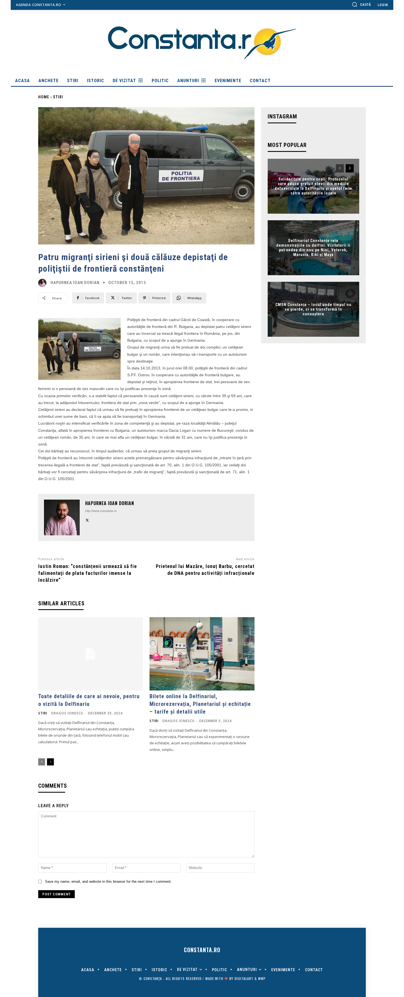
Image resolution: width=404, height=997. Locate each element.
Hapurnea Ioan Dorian (75, 283)
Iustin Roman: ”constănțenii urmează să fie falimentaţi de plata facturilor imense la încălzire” (87, 573)
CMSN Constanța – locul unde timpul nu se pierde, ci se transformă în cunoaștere (313, 309)
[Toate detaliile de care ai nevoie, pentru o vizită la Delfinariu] (90, 653)
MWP (261, 978)
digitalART (243, 978)
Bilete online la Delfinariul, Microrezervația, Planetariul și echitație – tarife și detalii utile (200, 704)
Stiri (58, 97)
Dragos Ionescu (67, 713)
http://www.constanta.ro (101, 511)
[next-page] (50, 761)
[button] (361, 4)
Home (43, 97)
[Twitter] (87, 519)
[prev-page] (41, 761)
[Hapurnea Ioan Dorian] (43, 283)
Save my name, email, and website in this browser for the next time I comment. (108, 881)
